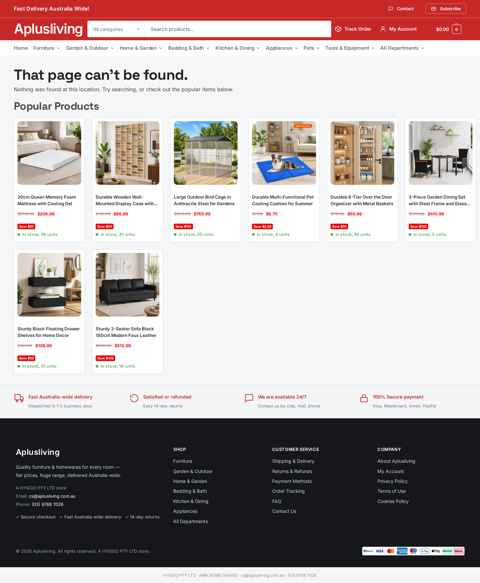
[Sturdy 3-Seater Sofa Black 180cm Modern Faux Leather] (127, 285)
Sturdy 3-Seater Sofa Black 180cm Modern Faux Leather (126, 332)
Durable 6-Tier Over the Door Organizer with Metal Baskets (362, 200)
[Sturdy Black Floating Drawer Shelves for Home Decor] (49, 285)
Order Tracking (288, 491)
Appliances (279, 48)
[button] (448, 29)
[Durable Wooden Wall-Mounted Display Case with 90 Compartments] (127, 153)
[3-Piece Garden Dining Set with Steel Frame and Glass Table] (440, 153)
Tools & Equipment (347, 48)
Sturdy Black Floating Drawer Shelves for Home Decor (48, 332)
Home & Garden (138, 48)
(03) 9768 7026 (47, 504)
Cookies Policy (393, 501)
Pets (309, 48)
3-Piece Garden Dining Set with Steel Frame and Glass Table (437, 200)
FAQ (276, 501)
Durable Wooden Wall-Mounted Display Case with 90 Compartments (125, 200)
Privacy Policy (392, 481)
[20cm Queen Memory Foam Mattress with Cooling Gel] (49, 153)
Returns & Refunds (292, 471)
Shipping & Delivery (293, 461)
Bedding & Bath (186, 48)
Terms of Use (391, 491)
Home (21, 48)
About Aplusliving (396, 461)
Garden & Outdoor (87, 48)
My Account (390, 471)
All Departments (399, 48)
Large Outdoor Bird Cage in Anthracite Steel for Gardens (204, 200)
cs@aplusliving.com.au (52, 496)
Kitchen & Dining (234, 48)
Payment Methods (292, 481)
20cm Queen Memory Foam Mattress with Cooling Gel (46, 200)
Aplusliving (48, 28)
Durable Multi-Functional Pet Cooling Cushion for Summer (283, 200)
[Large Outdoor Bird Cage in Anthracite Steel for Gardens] (206, 153)
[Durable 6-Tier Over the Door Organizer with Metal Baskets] (362, 153)
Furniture (43, 48)
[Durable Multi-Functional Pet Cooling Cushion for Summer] (284, 153)
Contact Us (284, 511)
